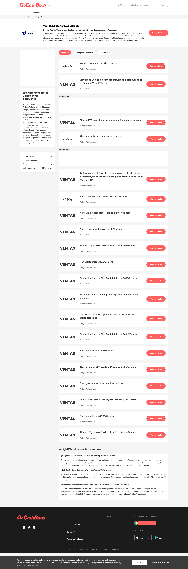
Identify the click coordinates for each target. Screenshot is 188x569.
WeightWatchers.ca (42, 17)
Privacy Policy (72, 532)
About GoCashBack (75, 525)
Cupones (23, 17)
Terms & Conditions (75, 539)
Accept (139, 562)
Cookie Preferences (160, 562)
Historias (31, 17)
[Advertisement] (37, 68)
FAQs (108, 525)
